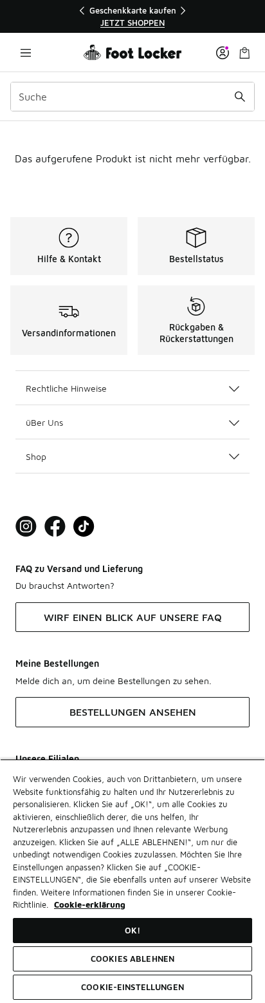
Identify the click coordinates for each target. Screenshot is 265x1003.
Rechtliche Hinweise (66, 388)
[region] (132, 16)
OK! (132, 930)
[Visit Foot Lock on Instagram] (26, 526)
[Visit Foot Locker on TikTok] (84, 526)
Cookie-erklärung (89, 904)
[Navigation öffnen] (25, 52)
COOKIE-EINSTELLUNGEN (132, 987)
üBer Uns (44, 422)
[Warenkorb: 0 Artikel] (244, 52)
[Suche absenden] (240, 96)
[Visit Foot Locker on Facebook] (55, 526)
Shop (36, 456)
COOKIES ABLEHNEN (132, 958)
